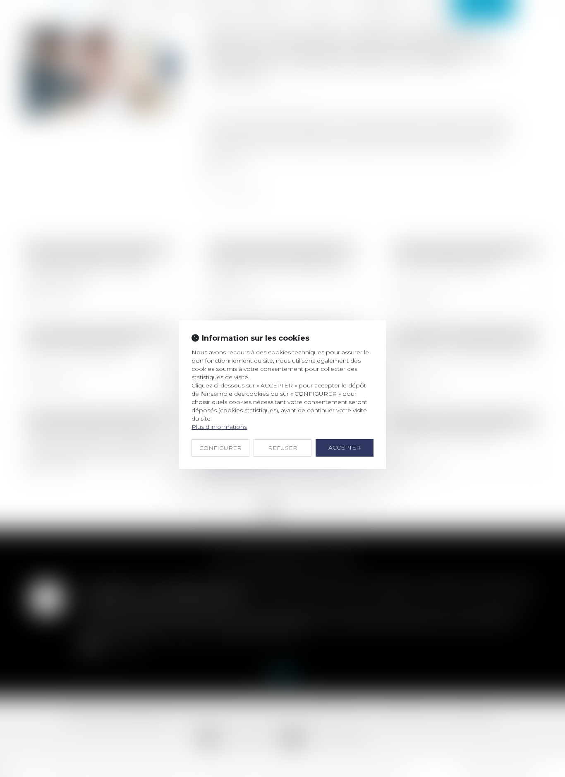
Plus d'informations (219, 427)
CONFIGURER (220, 448)
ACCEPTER (344, 447)
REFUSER (282, 448)
